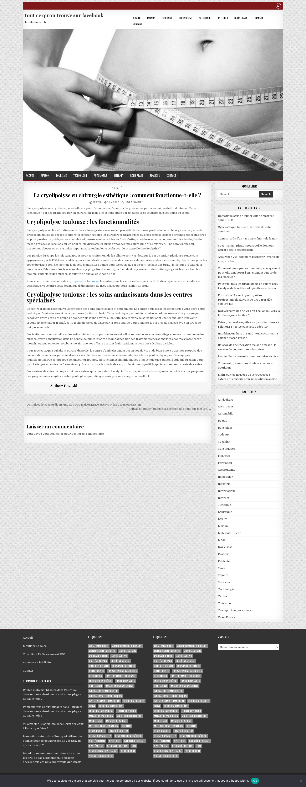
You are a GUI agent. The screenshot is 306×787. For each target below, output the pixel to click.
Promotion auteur (35, 736)
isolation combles (133, 701)
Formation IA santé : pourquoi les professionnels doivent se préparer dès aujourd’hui (245, 300)
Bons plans (241, 18)
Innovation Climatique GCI (103, 691)
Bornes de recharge (123, 666)
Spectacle (115, 741)
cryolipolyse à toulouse (83, 281)
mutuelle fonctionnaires (103, 726)
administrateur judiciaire (127, 646)
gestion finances (125, 681)
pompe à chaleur (118, 731)
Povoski (97, 202)
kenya (92, 706)
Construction (226, 448)
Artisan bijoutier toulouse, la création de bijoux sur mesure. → (170, 408)
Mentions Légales (35, 646)
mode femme (95, 721)
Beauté (118, 188)
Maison (151, 18)
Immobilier (225, 476)
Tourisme (167, 18)
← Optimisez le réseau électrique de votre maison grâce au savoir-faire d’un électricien (82, 404)
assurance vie (119, 656)
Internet (223, 18)
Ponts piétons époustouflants (42, 706)
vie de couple (128, 751)
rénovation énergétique (128, 736)
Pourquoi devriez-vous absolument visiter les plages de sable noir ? (52, 694)
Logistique (225, 511)
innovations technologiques (105, 696)
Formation (225, 462)
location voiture (126, 711)
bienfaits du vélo (99, 666)
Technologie (186, 18)
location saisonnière (101, 711)
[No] (301, 781)
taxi (134, 746)
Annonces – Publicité (37, 662)
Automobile (205, 18)
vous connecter (53, 433)
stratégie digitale (134, 741)
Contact (137, 24)
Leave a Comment (134, 202)
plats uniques (97, 731)
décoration (95, 676)
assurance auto (98, 656)
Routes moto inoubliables (40, 690)
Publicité (224, 561)
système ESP (96, 746)
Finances (259, 18)
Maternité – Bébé (229, 533)
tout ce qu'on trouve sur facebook (64, 15)
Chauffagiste (96, 671)
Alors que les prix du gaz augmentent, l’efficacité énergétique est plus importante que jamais (52, 758)
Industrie (224, 483)
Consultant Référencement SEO (44, 654)
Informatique (227, 490)
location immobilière (111, 706)
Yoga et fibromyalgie (101, 756)
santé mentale (97, 741)
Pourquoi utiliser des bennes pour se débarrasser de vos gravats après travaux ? (53, 741)
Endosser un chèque (100, 681)
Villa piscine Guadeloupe (39, 723)
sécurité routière (117, 746)
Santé (221, 568)
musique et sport (116, 721)
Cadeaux (223, 434)
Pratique (224, 554)
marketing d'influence (129, 716)
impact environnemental (119, 686)
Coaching (224, 441)
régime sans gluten (100, 736)
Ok (255, 780)
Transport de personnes (234, 610)
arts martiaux (127, 651)
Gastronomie (226, 469)
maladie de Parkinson (101, 716)
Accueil (137, 18)
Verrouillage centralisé (103, 751)
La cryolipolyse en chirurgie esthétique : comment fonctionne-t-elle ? (117, 195)
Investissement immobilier (104, 701)
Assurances (226, 406)
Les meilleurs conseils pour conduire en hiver (249, 356)
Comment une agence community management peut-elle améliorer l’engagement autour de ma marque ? (249, 273)
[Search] (278, 6)
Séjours (223, 575)
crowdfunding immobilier (122, 671)
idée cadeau (95, 686)
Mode (222, 540)
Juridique (224, 504)
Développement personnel (41, 753)
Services (224, 582)
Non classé (225, 547)
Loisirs (222, 519)
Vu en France (226, 617)
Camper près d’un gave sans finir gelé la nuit (247, 238)
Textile (222, 596)
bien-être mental (120, 661)
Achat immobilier (98, 646)
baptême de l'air (98, 661)
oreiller (126, 726)
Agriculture (226, 399)
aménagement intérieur (102, 651)
